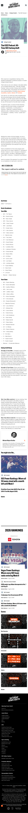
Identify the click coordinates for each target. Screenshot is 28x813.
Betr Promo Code (5, 735)
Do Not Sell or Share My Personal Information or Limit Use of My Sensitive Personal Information (14, 805)
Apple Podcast (21, 91)
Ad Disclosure (4, 14)
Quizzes (2, 689)
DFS (2, 720)
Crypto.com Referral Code (7, 768)
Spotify (9, 92)
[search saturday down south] (26, 5)
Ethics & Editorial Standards (7, 710)
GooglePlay (4, 92)
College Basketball (5, 717)
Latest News (5, 713)
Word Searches (4, 631)
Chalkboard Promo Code (7, 736)
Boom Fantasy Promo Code (7, 730)
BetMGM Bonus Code (6, 742)
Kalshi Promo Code (6, 763)
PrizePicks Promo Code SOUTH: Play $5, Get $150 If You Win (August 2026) (13, 490)
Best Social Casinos (6, 780)
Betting (3, 721)
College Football (5, 715)
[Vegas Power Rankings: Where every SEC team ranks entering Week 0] (14, 556)
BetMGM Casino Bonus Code (8, 758)
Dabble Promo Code (6, 733)
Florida (3, 748)
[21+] (8, 808)
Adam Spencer (4, 597)
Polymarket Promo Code (7, 765)
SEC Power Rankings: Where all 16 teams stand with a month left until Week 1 (13, 481)
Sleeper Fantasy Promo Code (8, 728)
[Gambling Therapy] (18, 808)
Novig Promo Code (6, 767)
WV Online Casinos (6, 756)
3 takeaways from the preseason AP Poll (12, 595)
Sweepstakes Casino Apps (7, 778)
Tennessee (4, 749)
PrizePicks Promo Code (7, 727)
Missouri (3, 745)
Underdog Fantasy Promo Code (8, 731)
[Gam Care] (12, 808)
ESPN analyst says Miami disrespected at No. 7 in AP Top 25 (13, 585)
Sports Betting (5, 739)
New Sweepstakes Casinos (7, 775)
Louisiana (4, 753)
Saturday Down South (7, 706)
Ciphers (3, 670)
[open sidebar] (2, 5)
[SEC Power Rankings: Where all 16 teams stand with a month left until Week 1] (14, 464)
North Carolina (5, 746)
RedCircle (6, 174)
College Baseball (5, 718)
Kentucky (4, 751)
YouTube (20, 92)
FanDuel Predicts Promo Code (8, 770)
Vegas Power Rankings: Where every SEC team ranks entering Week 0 (10, 573)
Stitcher (13, 92)
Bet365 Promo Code (6, 743)
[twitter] (24, 440)
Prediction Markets (6, 761)
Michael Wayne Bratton (12, 50)
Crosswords (3, 650)
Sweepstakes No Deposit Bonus (8, 777)
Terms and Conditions (17, 785)
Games (3, 497)
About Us (4, 708)
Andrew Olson (4, 578)
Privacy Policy (9, 785)
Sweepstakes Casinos (7, 773)
